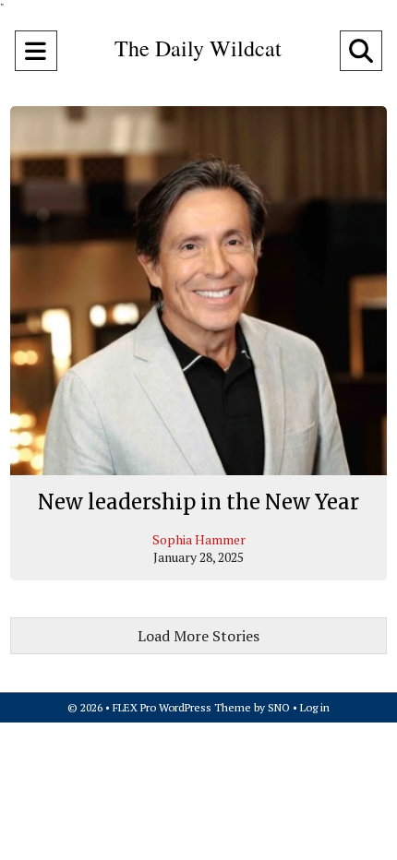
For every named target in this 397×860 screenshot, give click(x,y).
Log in (315, 707)
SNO (279, 707)
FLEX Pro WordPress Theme (182, 707)
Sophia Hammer (199, 539)
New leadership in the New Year (198, 502)
